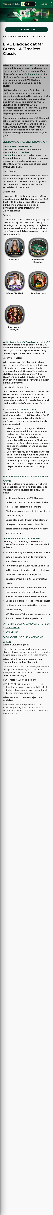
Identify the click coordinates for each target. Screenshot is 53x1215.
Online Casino (32, 74)
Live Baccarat (12, 632)
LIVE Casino (29, 65)
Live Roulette (13, 627)
